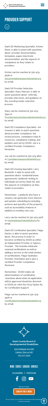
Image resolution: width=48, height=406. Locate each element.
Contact (34, 366)
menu (42, 4)
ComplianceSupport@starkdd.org (23, 159)
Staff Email (31, 373)
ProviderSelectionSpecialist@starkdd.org (25, 117)
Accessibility (17, 373)
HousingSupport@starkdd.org (22, 220)
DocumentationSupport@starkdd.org (23, 78)
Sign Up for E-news (24, 391)
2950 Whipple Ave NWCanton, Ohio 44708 (24, 350)
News (12, 366)
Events (18, 366)
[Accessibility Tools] (44, 403)
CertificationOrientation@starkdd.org (23, 301)
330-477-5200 (24, 355)
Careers (26, 366)
